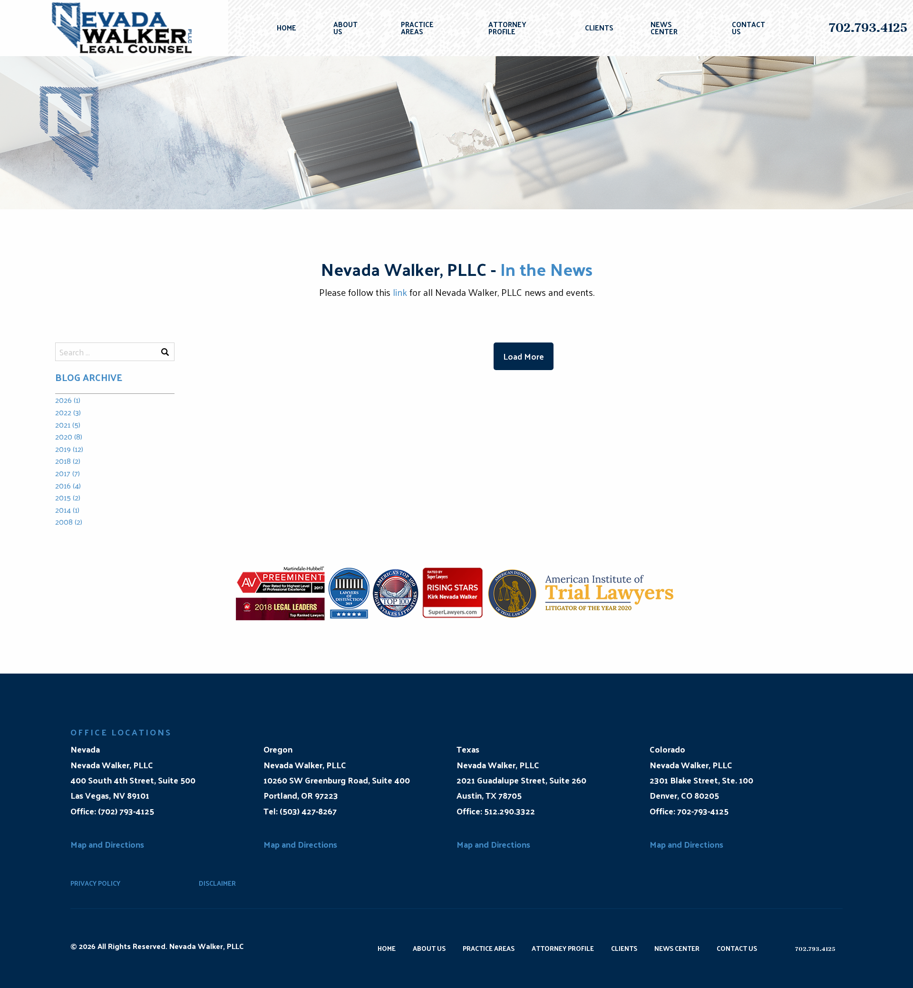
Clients (599, 27)
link (400, 292)
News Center (664, 28)
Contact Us (748, 28)
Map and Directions (107, 844)
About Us (345, 28)
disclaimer (217, 883)
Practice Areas (417, 28)
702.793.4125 (868, 28)
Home (286, 27)
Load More (523, 356)
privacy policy (95, 883)
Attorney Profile (507, 28)
